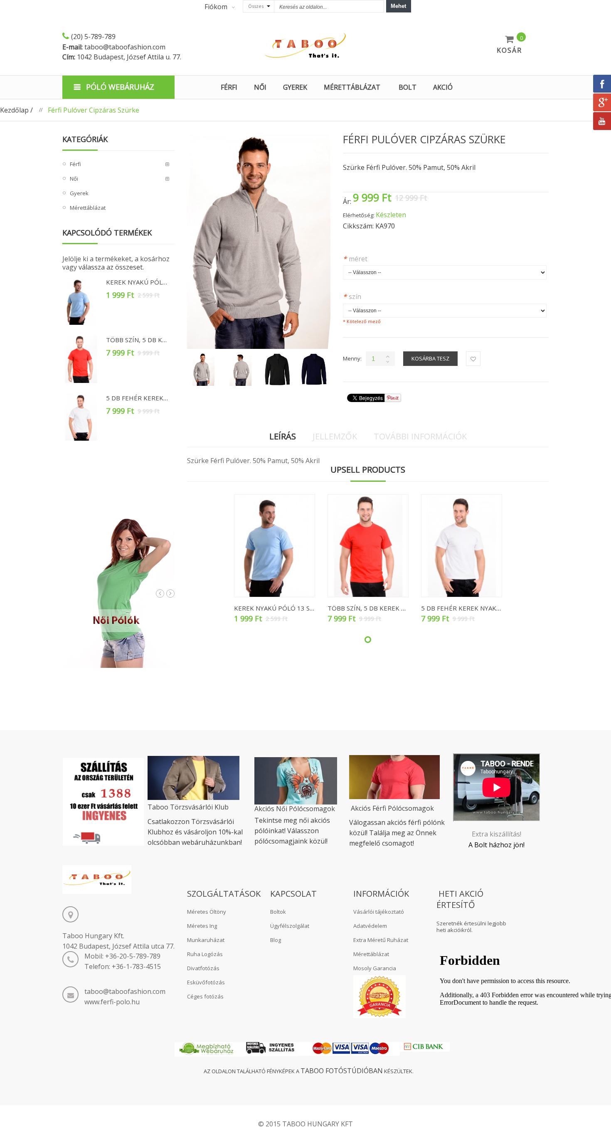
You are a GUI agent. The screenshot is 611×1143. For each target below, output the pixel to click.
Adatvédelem (370, 926)
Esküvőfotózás (206, 982)
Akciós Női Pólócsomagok (294, 808)
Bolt (407, 87)
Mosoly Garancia (374, 968)
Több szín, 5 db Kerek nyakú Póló (162, 340)
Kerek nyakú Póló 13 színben (155, 282)
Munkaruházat (205, 940)
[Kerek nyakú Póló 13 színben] (81, 301)
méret (355, 258)
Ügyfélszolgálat (289, 926)
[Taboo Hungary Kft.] (305, 45)
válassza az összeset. (111, 267)
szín (352, 296)
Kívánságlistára (473, 358)
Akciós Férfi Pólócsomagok (392, 808)
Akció (443, 87)
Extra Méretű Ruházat (380, 940)
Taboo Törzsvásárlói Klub (188, 807)
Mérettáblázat (371, 954)
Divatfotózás (203, 968)
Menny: (352, 358)
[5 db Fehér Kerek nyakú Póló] (81, 417)
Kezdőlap (14, 110)
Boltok (278, 911)
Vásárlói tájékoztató (378, 911)
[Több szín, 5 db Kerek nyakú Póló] (81, 359)
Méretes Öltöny (206, 911)
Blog (275, 940)
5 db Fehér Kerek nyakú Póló (155, 398)
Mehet (398, 6)
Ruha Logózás (205, 954)
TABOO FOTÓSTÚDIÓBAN (342, 1070)
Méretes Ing (202, 926)
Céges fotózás (205, 996)
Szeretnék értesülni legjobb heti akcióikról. (471, 927)
